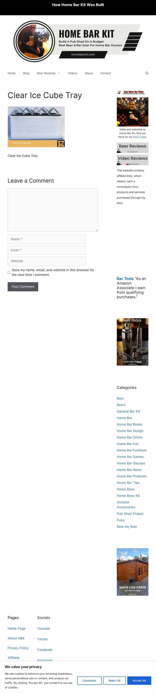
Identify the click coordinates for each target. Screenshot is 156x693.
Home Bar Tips (128, 483)
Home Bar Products (132, 476)
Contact (105, 73)
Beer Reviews (46, 73)
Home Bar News (129, 470)
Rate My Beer (127, 527)
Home (12, 73)
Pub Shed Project (130, 514)
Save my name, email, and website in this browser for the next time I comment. (53, 272)
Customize (89, 680)
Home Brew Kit (128, 496)
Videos (72, 73)
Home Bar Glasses (131, 463)
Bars (120, 398)
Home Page (16, 628)
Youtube (43, 628)
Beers (121, 405)
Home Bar (124, 418)
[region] (78, 677)
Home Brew (126, 489)
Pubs (121, 520)
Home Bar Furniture (131, 450)
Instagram (45, 660)
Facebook (44, 650)
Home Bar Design (130, 431)
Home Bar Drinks (129, 437)
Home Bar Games (130, 457)
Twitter (42, 639)
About (89, 73)
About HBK (16, 638)
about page (139, 136)
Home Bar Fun (127, 444)
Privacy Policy (18, 648)
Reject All (114, 680)
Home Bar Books (129, 424)
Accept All (139, 680)
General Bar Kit (128, 411)
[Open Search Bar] (147, 73)
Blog (26, 73)
